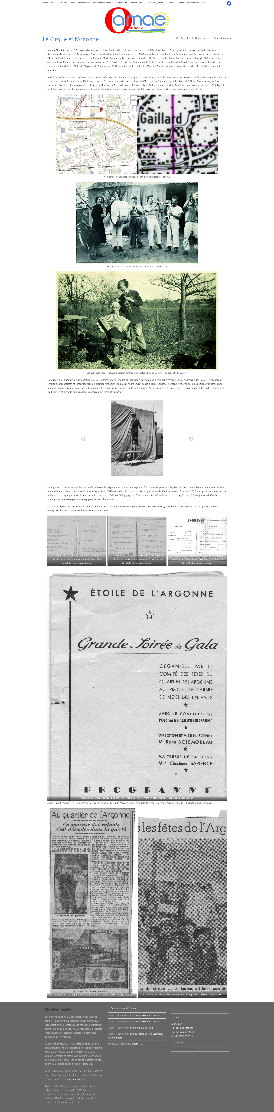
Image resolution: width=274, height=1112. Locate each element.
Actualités (62, 2)
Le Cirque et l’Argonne (221, 38)
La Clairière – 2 (134, 1043)
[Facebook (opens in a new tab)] (228, 3)
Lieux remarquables (102, 2)
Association (48, 2)
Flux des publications (182, 1027)
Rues (171, 2)
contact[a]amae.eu (75, 1078)
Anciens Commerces (78, 2)
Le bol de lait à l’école (141, 1027)
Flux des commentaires (183, 1031)
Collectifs (120, 2)
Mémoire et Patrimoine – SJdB (191, 2)
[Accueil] (177, 38)
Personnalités (136, 2)
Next (190, 438)
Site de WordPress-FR (182, 1035)
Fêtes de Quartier (155, 2)
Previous (82, 438)
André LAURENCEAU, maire (144, 1015)
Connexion (176, 1023)
